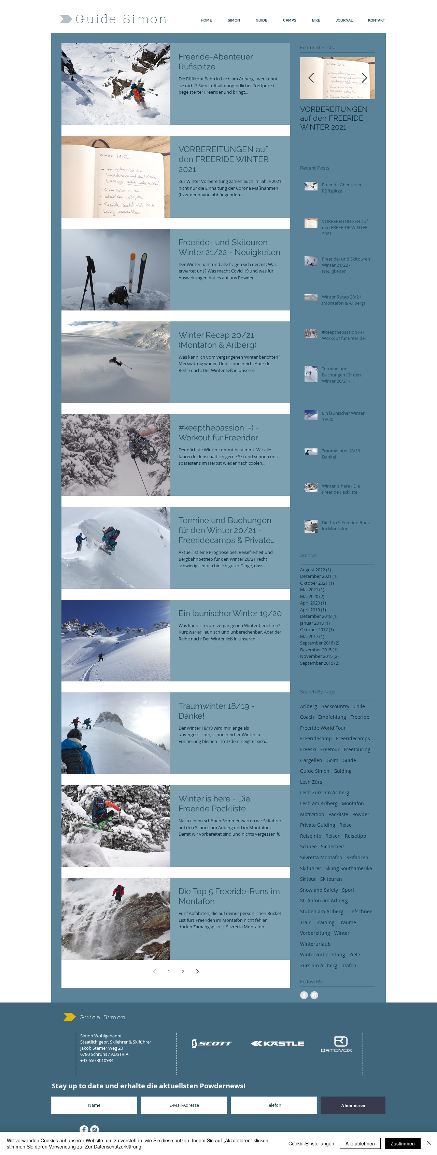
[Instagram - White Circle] (94, 1129)
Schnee (308, 846)
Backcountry (335, 706)
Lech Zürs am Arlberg (324, 792)
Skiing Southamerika (348, 868)
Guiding (343, 771)
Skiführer (310, 868)
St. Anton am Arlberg (324, 900)
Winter (342, 933)
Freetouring (357, 749)
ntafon (348, 965)
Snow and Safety (319, 890)
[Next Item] (364, 78)
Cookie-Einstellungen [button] (311, 1143)
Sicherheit (332, 846)
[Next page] (197, 971)
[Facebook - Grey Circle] (304, 995)
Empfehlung (332, 717)
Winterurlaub (315, 944)
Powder (360, 814)
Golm (332, 760)
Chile (359, 706)
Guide (349, 760)
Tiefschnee (360, 911)
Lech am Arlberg (319, 803)
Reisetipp (355, 836)
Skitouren (331, 879)
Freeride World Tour (323, 728)
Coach (307, 717)
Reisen (333, 836)
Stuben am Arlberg (321, 911)
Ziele (354, 954)
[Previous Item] (311, 78)
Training (325, 922)
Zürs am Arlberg (318, 965)
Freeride (359, 717)
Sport (348, 890)
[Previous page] (154, 971)
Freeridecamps (353, 738)
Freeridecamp (316, 738)
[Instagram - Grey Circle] (314, 995)
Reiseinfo (310, 836)
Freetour (330, 749)
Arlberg (308, 706)
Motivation (312, 814)
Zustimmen (403, 1143)
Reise (345, 825)
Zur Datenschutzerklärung (113, 1146)
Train (306, 922)
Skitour (308, 879)
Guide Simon (314, 771)
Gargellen (311, 760)
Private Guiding (317, 825)
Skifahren (357, 857)
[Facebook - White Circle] (84, 1129)
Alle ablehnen (360, 1143)
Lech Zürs (311, 782)
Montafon (353, 803)
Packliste (338, 814)
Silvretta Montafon (321, 857)
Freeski (308, 749)
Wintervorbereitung (322, 954)
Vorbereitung (315, 933)
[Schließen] (429, 1143)
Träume (347, 922)
